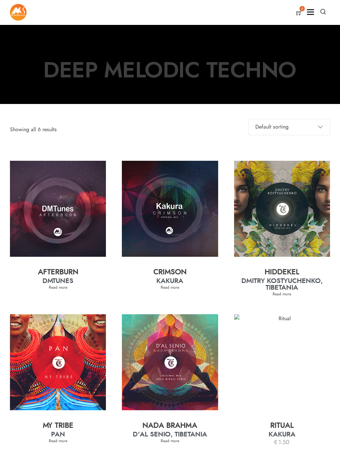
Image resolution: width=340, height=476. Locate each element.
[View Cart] (298, 13)
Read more (58, 287)
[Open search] (323, 12)
